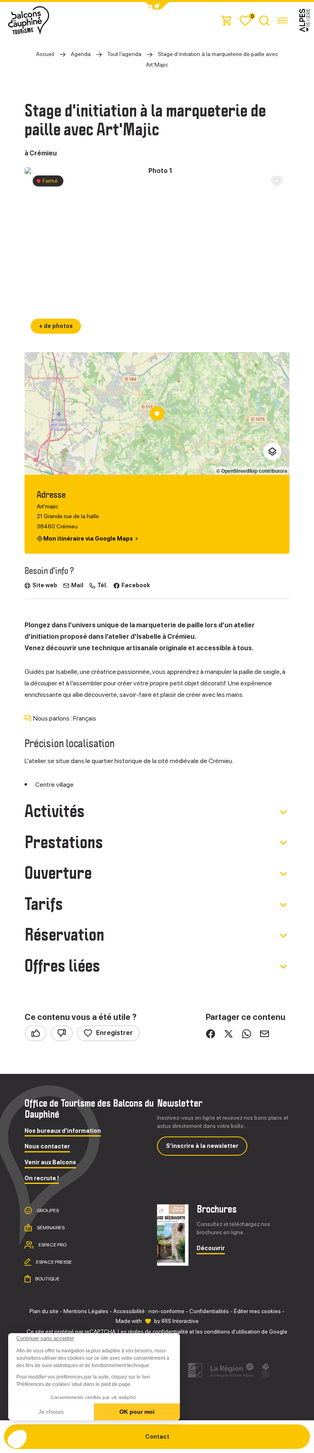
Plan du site (43, 1311)
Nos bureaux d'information (63, 1131)
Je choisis (51, 1411)
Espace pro (52, 1245)
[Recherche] (264, 20)
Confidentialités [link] (209, 1311)
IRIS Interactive (180, 1321)
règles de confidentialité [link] (158, 1331)
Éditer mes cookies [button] (257, 1311)
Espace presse (53, 1261)
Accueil (45, 54)
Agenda (81, 54)
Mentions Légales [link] (85, 1311)
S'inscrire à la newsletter (202, 1146)
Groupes (47, 1210)
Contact (157, 1436)
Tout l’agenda (124, 54)
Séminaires (50, 1228)
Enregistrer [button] (114, 1033)
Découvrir (211, 1248)
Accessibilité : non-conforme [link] (148, 1311)
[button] (17, 1439)
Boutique (47, 1279)
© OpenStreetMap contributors (251, 470)
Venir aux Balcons (50, 1162)
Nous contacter (47, 1146)
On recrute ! (42, 1178)
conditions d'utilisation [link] (232, 1331)
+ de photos (56, 326)
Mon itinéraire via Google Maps (88, 538)
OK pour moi (137, 1411)
